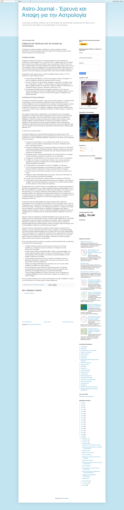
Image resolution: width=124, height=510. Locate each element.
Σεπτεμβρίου (85, 481)
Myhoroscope (84, 356)
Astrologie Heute (85, 364)
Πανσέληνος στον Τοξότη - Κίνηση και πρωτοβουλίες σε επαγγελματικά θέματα (95, 281)
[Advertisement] (55, 32)
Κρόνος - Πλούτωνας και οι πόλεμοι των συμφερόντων (94, 293)
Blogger (67, 498)
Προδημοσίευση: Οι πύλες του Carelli (90, 271)
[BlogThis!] (50, 285)
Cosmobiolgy (84, 346)
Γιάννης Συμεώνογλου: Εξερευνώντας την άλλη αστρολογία (91, 472)
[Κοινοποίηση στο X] (52, 285)
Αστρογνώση (84, 357)
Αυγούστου (85, 483)
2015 (82, 422)
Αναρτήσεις (84, 148)
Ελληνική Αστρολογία (86, 362)
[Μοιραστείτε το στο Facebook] (54, 285)
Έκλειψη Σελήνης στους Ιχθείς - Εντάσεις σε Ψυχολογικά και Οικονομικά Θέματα (94, 252)
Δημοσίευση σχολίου (29, 293)
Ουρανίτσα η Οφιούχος (86, 352)
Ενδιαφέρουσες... (86, 478)
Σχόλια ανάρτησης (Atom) (34, 324)
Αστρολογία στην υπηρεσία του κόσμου (91, 445)
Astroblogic (83, 366)
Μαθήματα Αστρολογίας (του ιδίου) (89, 386)
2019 (82, 413)
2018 (82, 415)
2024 (82, 403)
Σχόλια (83, 151)
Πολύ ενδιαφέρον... (86, 465)
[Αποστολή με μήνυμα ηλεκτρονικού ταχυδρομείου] (49, 285)
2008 (82, 437)
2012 (82, 428)
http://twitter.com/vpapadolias (86, 396)
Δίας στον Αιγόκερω (87, 454)
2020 (82, 411)
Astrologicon (84, 385)
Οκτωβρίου (85, 443)
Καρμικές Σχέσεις (85, 263)
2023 (82, 405)
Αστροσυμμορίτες (85, 354)
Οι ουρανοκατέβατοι (85, 370)
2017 (82, 418)
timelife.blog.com (85, 372)
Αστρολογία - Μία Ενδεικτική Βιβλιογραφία (89, 475)
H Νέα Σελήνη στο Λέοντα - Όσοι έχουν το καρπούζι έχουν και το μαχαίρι (94, 318)
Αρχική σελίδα (47, 322)
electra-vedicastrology (86, 381)
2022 (82, 407)
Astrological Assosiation (86, 377)
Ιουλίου (84, 485)
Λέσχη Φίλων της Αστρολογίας (88, 379)
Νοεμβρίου (85, 441)
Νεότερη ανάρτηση (27, 322)
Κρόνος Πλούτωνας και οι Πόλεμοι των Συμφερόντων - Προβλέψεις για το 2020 (95, 306)
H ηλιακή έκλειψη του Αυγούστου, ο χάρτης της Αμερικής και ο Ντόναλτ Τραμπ (94, 330)
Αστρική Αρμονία (85, 383)
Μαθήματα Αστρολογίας (86, 241)
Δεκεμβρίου (85, 439)
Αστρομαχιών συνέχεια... (88, 460)
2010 (82, 432)
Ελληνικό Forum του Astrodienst (88, 350)
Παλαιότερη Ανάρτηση (68, 322)
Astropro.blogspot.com (86, 375)
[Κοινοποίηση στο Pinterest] (56, 285)
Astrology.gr (83, 348)
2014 (82, 424)
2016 (82, 420)
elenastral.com (84, 374)
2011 (82, 430)
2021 (82, 409)
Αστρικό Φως (84, 368)
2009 (82, 435)
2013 (82, 426)
